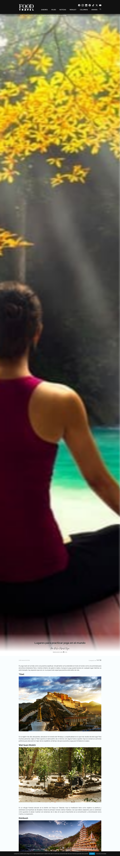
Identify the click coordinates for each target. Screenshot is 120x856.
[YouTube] (100, 5)
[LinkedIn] (86, 5)
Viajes (53, 10)
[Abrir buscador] (100, 9)
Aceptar (92, 853)
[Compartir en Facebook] (99, 660)
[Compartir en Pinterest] (100, 660)
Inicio (21, 15)
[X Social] (97, 5)
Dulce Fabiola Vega (61, 648)
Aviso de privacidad (101, 853)
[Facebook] (79, 5)
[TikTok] (93, 5)
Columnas (84, 10)
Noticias (62, 10)
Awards (94, 10)
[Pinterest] (90, 5)
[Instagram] (83, 5)
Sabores (44, 10)
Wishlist (73, 10)
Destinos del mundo (34, 15)
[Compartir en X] (97, 660)
